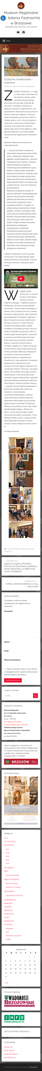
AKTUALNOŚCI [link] (9, 842)
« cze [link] (6, 983)
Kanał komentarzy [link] (11, 1054)
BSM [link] (6, 871)
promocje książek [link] (12, 875)
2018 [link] (7, 853)
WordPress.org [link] (9, 1058)
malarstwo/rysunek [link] (27, 549)
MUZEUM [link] (7, 907)
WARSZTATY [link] (9, 921)
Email (6, 651)
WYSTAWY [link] (8, 552)
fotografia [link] (9, 929)
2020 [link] (7, 860)
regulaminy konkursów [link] (14, 895)
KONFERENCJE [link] (10, 900)
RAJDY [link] (6, 918)
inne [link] (7, 932)
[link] (3, 18)
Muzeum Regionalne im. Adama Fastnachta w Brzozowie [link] (21, 17)
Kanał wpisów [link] (9, 1050)
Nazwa (7, 642)
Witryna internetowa (12, 660)
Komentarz (8, 611)
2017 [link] (7, 849)
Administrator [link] (29, 86)
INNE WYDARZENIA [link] (11, 879)
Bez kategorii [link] (9, 868)
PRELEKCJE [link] (8, 910)
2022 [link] (6, 838)
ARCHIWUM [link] (15, 549)
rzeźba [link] (8, 939)
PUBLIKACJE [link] (9, 914)
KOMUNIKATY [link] (9, 891)
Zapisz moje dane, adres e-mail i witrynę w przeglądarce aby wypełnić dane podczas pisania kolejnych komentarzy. (21, 672)
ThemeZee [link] (33, 1067)
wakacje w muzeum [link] (13, 887)
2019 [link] (7, 856)
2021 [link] (8, 549)
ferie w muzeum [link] (12, 884)
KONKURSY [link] (8, 903)
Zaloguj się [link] (8, 1047)
